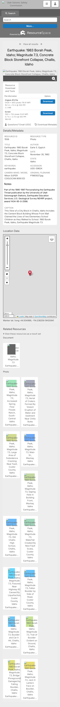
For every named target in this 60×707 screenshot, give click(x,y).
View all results (30, 44)
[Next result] (41, 44)
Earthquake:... (12, 365)
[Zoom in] (7, 238)
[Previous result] (20, 44)
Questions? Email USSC (19, 124)
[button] (30, 273)
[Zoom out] (7, 267)
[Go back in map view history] (7, 282)
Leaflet (21, 316)
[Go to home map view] (7, 274)
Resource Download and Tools (10, 88)
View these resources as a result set (22, 333)
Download (48, 101)
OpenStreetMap (40, 316)
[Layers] (52, 239)
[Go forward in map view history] (7, 278)
